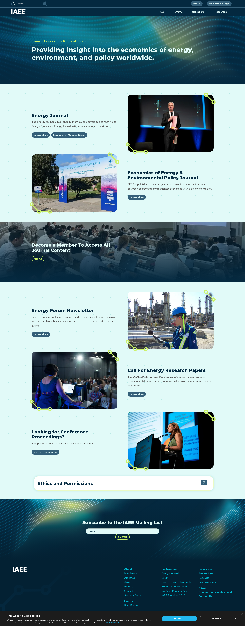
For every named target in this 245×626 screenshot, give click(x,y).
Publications (197, 12)
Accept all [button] (179, 618)
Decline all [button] (217, 618)
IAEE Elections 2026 (173, 595)
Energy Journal (170, 573)
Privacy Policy (112, 623)
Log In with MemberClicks (69, 135)
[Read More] (204, 482)
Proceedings (206, 573)
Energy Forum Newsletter (176, 582)
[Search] (44, 3)
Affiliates (129, 578)
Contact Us (205, 596)
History (128, 586)
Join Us (197, 3)
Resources (221, 12)
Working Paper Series (174, 591)
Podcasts (204, 578)
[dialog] (122, 618)
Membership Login (219, 3)
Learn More (41, 135)
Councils (129, 591)
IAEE (161, 12)
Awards (128, 582)
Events (178, 12)
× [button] (242, 614)
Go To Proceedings (45, 452)
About (128, 569)
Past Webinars (207, 582)
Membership (131, 573)
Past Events (131, 605)
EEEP (164, 578)
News (202, 588)
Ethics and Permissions (174, 586)
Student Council (133, 595)
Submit (122, 536)
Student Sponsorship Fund (215, 592)
